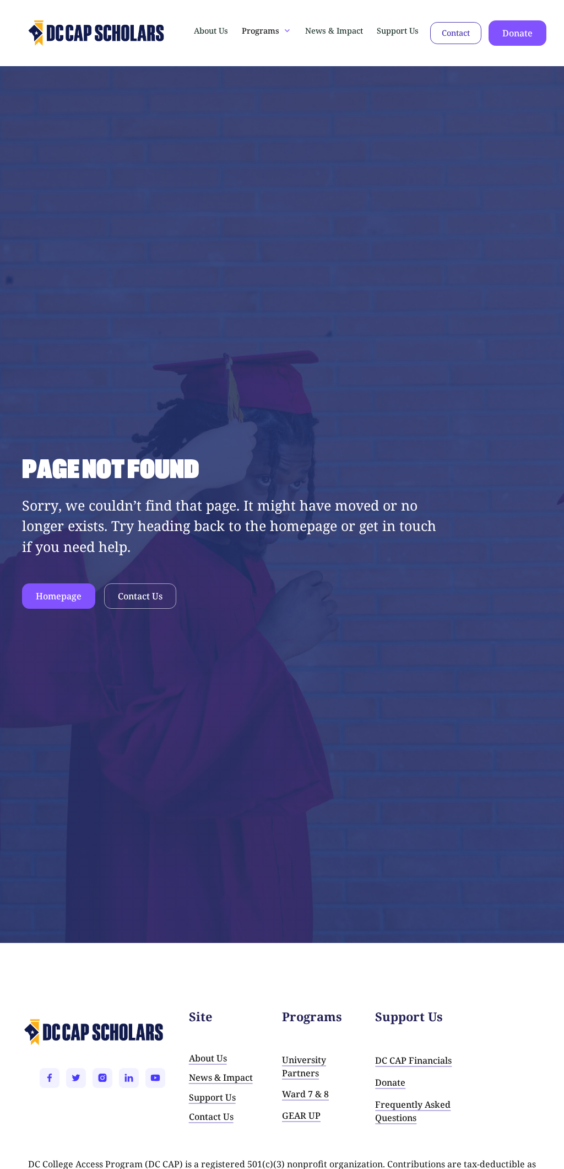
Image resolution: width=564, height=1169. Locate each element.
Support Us (398, 30)
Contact (456, 33)
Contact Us (140, 596)
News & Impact (334, 30)
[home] (62, 33)
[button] (266, 30)
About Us (211, 30)
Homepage (59, 596)
